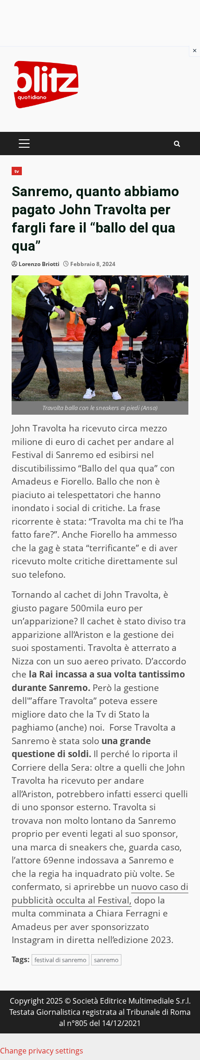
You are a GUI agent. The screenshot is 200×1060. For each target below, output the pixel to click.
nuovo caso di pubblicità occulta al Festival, (100, 893)
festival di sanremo (60, 960)
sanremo (106, 960)
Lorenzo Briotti (39, 264)
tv (16, 171)
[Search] (177, 144)
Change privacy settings (41, 1051)
